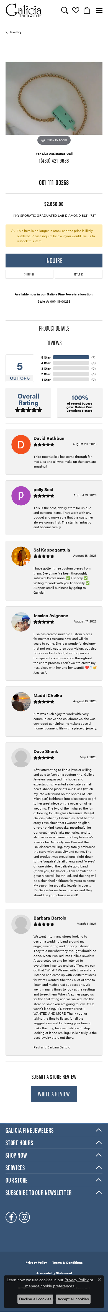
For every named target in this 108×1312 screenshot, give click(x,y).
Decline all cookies (35, 1299)
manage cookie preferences (49, 1286)
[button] (64, 10)
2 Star (46, 373)
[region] (54, 98)
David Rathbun (49, 438)
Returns (79, 274)
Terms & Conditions (67, 1262)
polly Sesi (43, 489)
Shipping (29, 274)
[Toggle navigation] (99, 10)
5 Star (46, 357)
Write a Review (54, 1093)
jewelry (15, 31)
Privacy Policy (36, 1262)
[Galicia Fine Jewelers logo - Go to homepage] (23, 10)
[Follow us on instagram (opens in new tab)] (24, 1217)
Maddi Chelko (48, 695)
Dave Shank (46, 751)
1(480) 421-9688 (54, 160)
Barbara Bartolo (50, 918)
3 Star (46, 368)
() (93, 357)
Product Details (54, 328)
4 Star (46, 362)
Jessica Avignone (51, 615)
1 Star (46, 379)
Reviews (54, 342)
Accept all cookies (73, 1299)
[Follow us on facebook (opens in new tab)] (11, 1217)
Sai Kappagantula (52, 550)
